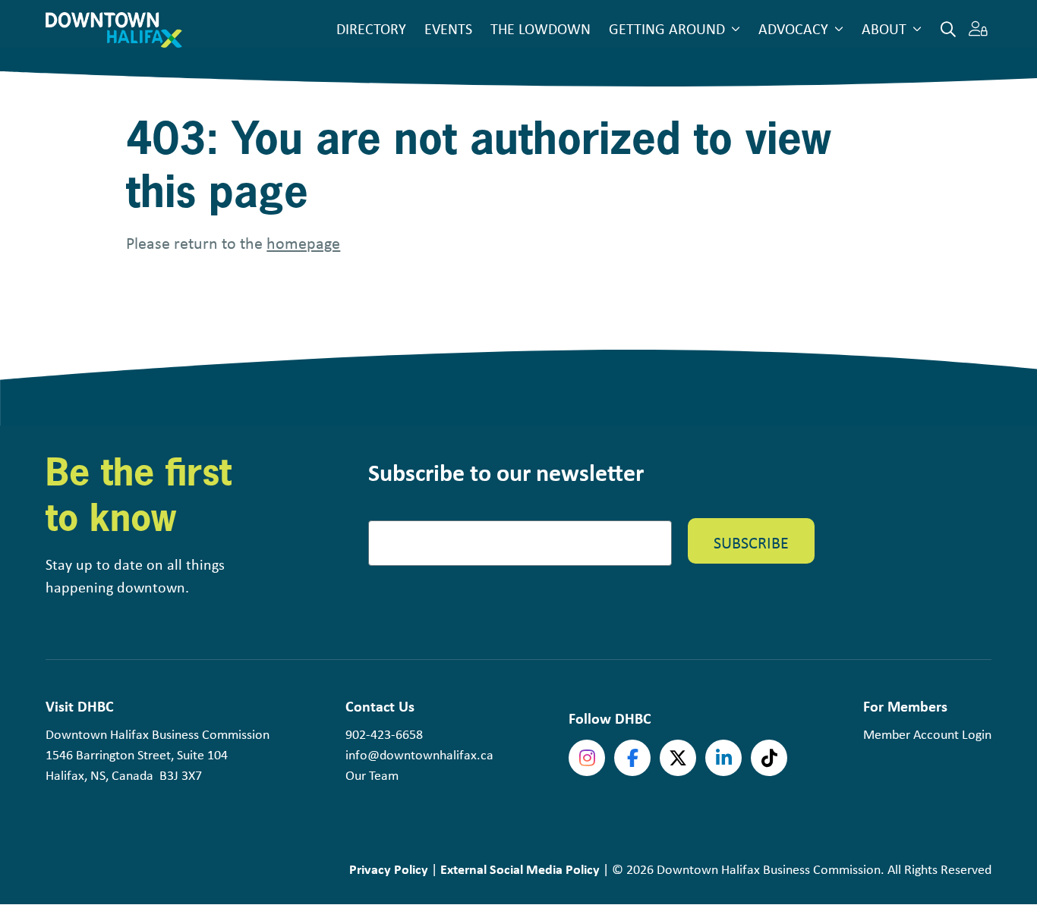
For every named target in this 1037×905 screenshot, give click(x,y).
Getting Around (667, 28)
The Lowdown (540, 28)
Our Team (372, 775)
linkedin (723, 758)
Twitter (678, 758)
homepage (303, 242)
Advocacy (793, 28)
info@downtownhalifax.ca (419, 755)
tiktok (769, 758)
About (884, 28)
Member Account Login (927, 734)
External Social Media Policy (520, 868)
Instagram (587, 758)
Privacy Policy (388, 868)
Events (448, 28)
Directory (371, 28)
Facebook (632, 758)
